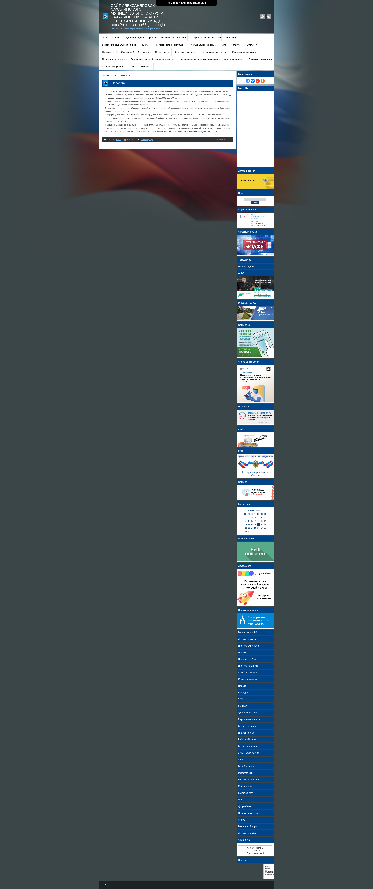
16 (249, 524)
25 (255, 528)
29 (246, 531)
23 (249, 528)
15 (246, 524)
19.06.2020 (119, 83)
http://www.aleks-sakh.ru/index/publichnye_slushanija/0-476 (193, 132)
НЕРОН (118, 140)
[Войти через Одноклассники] (263, 81)
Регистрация (262, 16)
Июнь (122, 75)
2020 (114, 75)
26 (258, 528)
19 (258, 524)
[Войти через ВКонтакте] (253, 81)
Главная (106, 75)
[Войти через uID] (248, 81)
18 (255, 524)
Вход (269, 16)
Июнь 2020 (255, 510)
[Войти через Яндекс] (258, 81)
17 (252, 524)
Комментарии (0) (147, 140)
